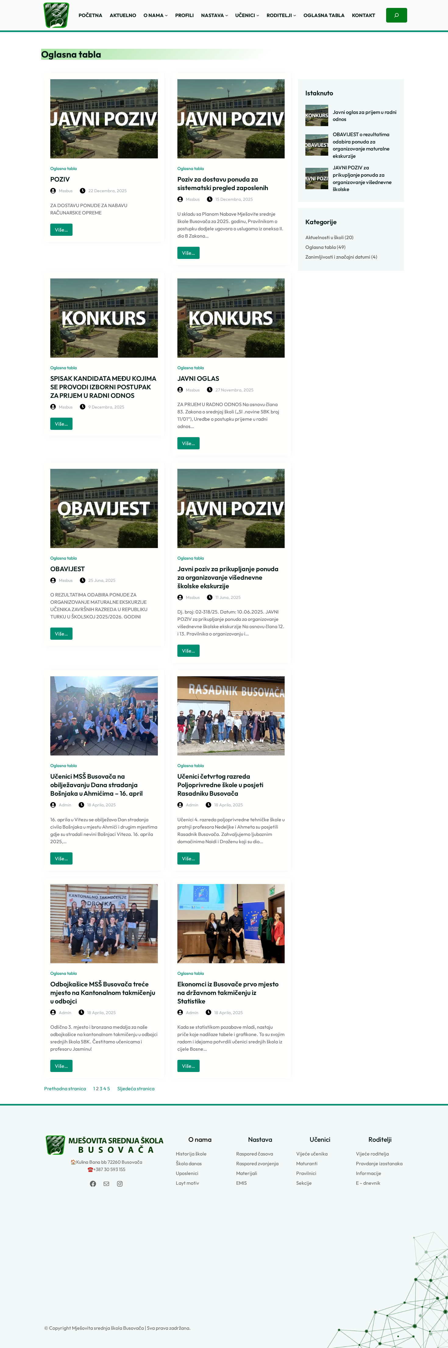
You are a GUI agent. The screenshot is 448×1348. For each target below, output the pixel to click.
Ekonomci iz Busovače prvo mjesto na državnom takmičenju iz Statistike (228, 992)
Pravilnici (306, 1173)
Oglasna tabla (63, 168)
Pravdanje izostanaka (379, 1163)
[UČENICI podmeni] (257, 15)
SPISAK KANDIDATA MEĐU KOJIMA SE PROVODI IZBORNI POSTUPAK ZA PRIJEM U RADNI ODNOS (103, 387)
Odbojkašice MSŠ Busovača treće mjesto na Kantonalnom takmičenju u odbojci (102, 992)
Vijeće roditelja (372, 1154)
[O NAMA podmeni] (166, 15)
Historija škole (191, 1154)
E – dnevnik (368, 1183)
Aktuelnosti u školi (324, 237)
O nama (200, 1139)
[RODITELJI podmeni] (294, 15)
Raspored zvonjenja (257, 1163)
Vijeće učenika (312, 1154)
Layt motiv (187, 1183)
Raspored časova (254, 1154)
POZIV (60, 179)
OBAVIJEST (67, 568)
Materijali (246, 1173)
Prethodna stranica (65, 1088)
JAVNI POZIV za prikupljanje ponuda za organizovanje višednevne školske (362, 178)
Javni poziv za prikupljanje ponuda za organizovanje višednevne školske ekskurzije (228, 577)
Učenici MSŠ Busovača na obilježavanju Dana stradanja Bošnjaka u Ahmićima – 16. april (96, 785)
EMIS (241, 1183)
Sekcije (304, 1183)
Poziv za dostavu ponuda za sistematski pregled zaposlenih (222, 183)
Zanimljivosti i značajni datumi (337, 257)
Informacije (368, 1173)
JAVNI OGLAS (198, 378)
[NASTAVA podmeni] (226, 15)
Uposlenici (187, 1173)
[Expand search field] (396, 15)
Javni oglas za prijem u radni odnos (364, 115)
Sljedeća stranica (136, 1088)
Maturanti (307, 1163)
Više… (64, 231)
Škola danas (189, 1163)
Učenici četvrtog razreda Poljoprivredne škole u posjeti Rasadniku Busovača (220, 785)
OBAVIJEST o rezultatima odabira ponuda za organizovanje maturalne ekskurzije (361, 145)
